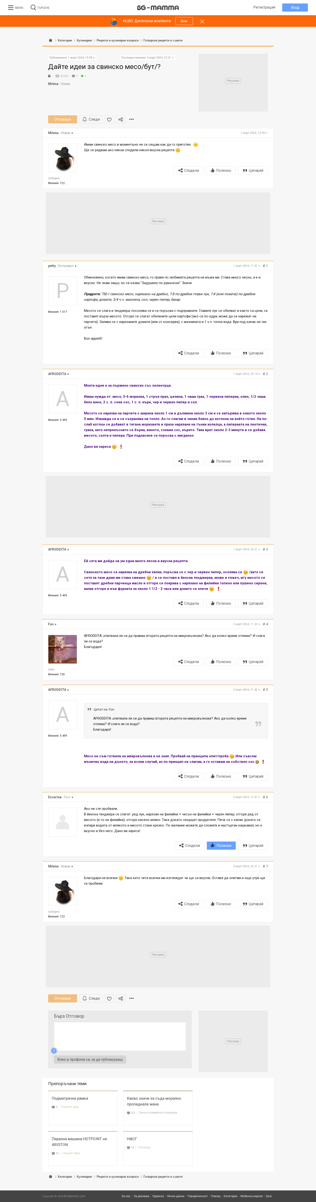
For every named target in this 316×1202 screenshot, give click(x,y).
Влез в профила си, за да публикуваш (90, 1059)
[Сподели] (120, 119)
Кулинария (84, 1176)
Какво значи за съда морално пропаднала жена (154, 1101)
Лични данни (175, 1196)
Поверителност (198, 1196)
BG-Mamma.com (74, 1196)
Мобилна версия (252, 1196)
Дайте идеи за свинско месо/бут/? (104, 66)
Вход (295, 7)
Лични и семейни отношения (158, 1112)
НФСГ (132, 1138)
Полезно (223, 170)
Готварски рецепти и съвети (163, 1176)
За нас (125, 1196)
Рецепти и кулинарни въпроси (118, 1176)
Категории (65, 1176)
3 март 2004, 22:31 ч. (160, 57)
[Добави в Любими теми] (109, 119)
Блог (269, 1196)
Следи (94, 119)
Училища (144, 1147)
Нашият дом (69, 1106)
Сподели (191, 170)
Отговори (62, 119)
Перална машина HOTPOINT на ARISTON (79, 1141)
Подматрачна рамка (70, 1098)
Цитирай (256, 170)
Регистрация (264, 7)
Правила (158, 1196)
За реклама (141, 1196)
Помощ (215, 1196)
